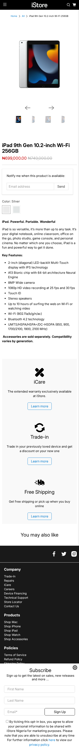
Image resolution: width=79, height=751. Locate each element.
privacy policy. (39, 745)
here (52, 740)
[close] (75, 668)
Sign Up (60, 712)
